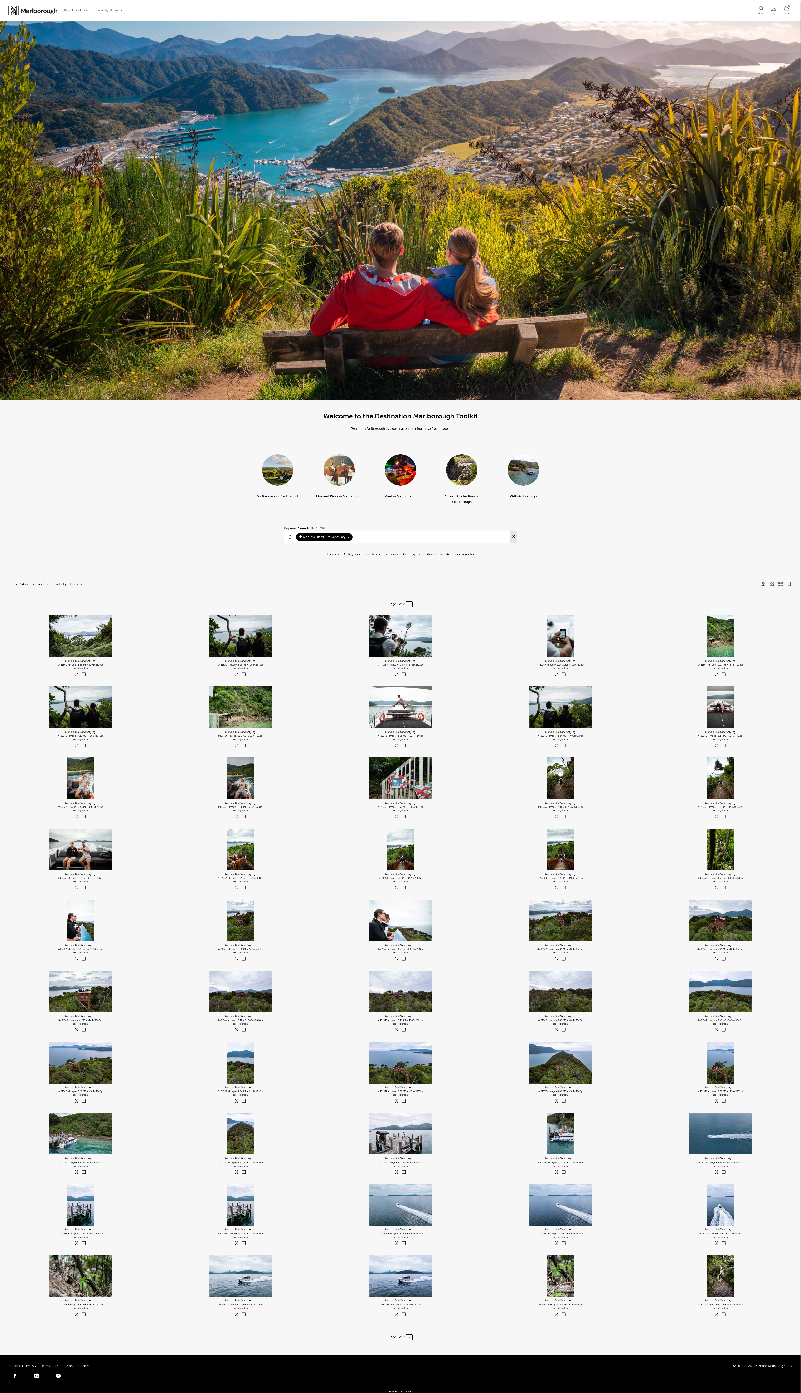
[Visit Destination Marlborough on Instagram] (36, 1377)
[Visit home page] (32, 10)
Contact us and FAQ (22, 1366)
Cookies (83, 1366)
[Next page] (409, 604)
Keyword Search (304, 527)
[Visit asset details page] (77, 675)
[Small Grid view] (780, 584)
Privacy (68, 1366)
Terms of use (50, 1366)
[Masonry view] (763, 584)
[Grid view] (771, 584)
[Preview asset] (80, 636)
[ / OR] (318, 528)
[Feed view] (789, 584)
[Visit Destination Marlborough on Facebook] (15, 1377)
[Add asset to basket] (84, 674)
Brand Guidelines (76, 10)
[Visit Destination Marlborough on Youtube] (58, 1377)
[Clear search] (513, 537)
